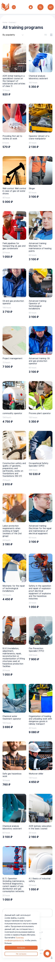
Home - (6, 22)
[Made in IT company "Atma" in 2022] (51, 957)
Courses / (12, 22)
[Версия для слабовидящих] (14, 7)
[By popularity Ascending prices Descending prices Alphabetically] (13, 34)
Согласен (21, 948)
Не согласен (21, 954)
